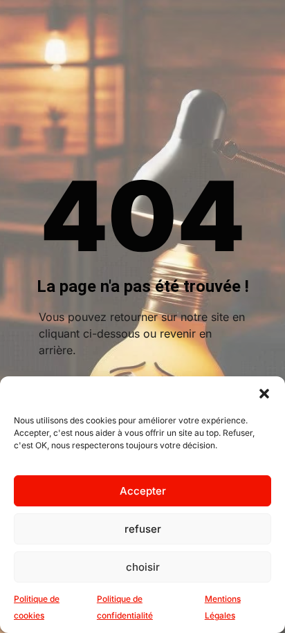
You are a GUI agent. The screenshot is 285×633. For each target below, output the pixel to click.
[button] (264, 394)
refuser (143, 528)
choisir (143, 567)
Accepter (143, 490)
